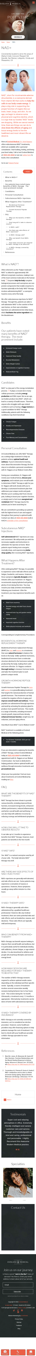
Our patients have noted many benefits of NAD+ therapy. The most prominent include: (16, 186)
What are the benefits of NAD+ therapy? (18, 218)
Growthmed (24, 1315)
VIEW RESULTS (18, 37)
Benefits (7, 181)
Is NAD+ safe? (12, 227)
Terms (26, 1296)
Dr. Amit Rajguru (26, 141)
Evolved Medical (10, 2)
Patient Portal (13, 163)
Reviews (5, 1354)
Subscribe (17, 1291)
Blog (19, 1328)
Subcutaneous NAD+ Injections (17, 198)
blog (11, 779)
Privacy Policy (19, 1319)
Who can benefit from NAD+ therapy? (17, 239)
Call (18, 1354)
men (11, 650)
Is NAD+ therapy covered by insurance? (17, 248)
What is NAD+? (10, 177)
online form (27, 155)
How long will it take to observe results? (19, 223)
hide (28, 172)
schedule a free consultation (17, 520)
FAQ (5, 214)
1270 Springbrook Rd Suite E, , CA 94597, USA (18, 1308)
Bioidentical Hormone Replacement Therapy (15, 205)
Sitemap (19, 1322)
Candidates (9, 191)
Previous (11, 1200)
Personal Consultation (13, 195)
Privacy (22, 1296)
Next (24, 1200)
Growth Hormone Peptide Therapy (16, 210)
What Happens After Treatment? (17, 202)
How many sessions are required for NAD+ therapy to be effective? (19, 243)
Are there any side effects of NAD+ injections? (17, 231)
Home (3, 42)
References (9, 252)
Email (31, 1354)
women (19, 650)
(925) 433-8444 (9, 155)
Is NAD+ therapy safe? (15, 235)
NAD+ (9, 1100)
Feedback (19, 1325)
